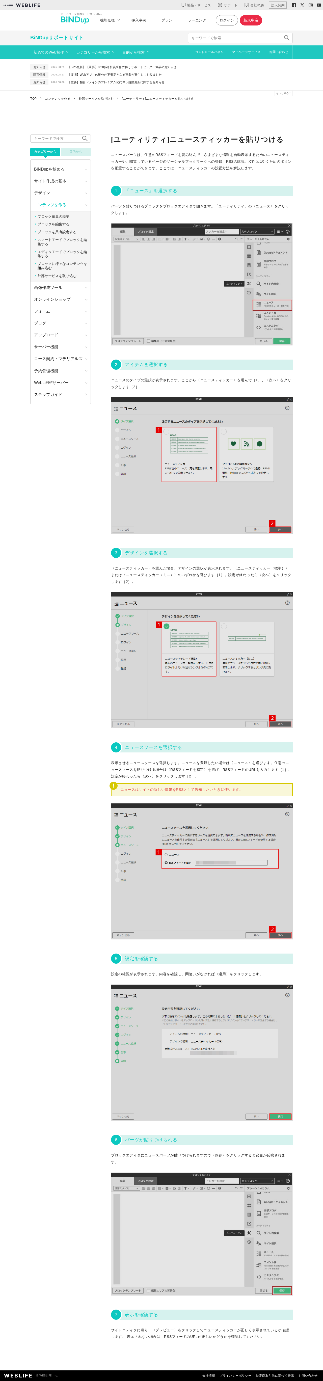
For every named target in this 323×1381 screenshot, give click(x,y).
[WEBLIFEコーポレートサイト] (21, 5)
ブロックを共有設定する (57, 232)
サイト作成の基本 (50, 181)
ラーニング (197, 20)
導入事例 (138, 20)
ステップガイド (48, 394)
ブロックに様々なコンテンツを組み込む (62, 266)
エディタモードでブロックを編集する (62, 254)
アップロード (46, 335)
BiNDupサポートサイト (57, 37)
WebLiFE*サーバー (51, 383)
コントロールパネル (209, 52)
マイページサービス (246, 52)
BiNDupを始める (49, 169)
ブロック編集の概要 (53, 216)
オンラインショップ (52, 299)
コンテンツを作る (50, 205)
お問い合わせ (278, 52)
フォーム (42, 311)
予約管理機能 (46, 371)
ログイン (227, 20)
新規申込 (251, 20)
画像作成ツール (48, 287)
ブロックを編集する (53, 224)
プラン (167, 20)
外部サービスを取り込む (57, 276)
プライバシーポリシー (235, 1375)
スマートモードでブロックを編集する (62, 242)
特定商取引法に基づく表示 (275, 1375)
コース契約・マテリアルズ (58, 359)
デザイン (42, 193)
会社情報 (208, 1375)
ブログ (40, 323)
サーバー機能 (46, 347)
